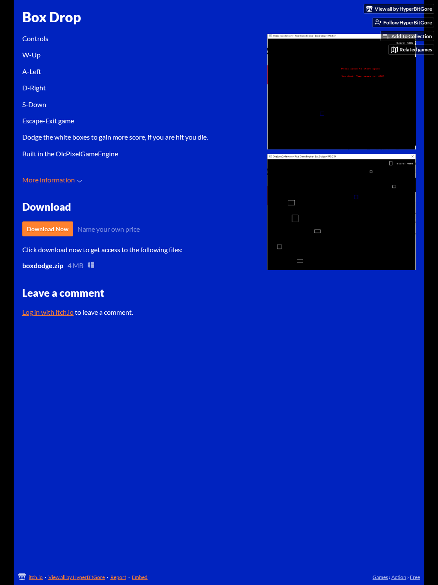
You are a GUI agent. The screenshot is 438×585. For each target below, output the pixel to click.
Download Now (47, 229)
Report (118, 577)
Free (415, 577)
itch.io (36, 577)
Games (380, 577)
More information (48, 180)
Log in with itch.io (48, 312)
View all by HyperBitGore (76, 577)
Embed (140, 577)
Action (398, 577)
